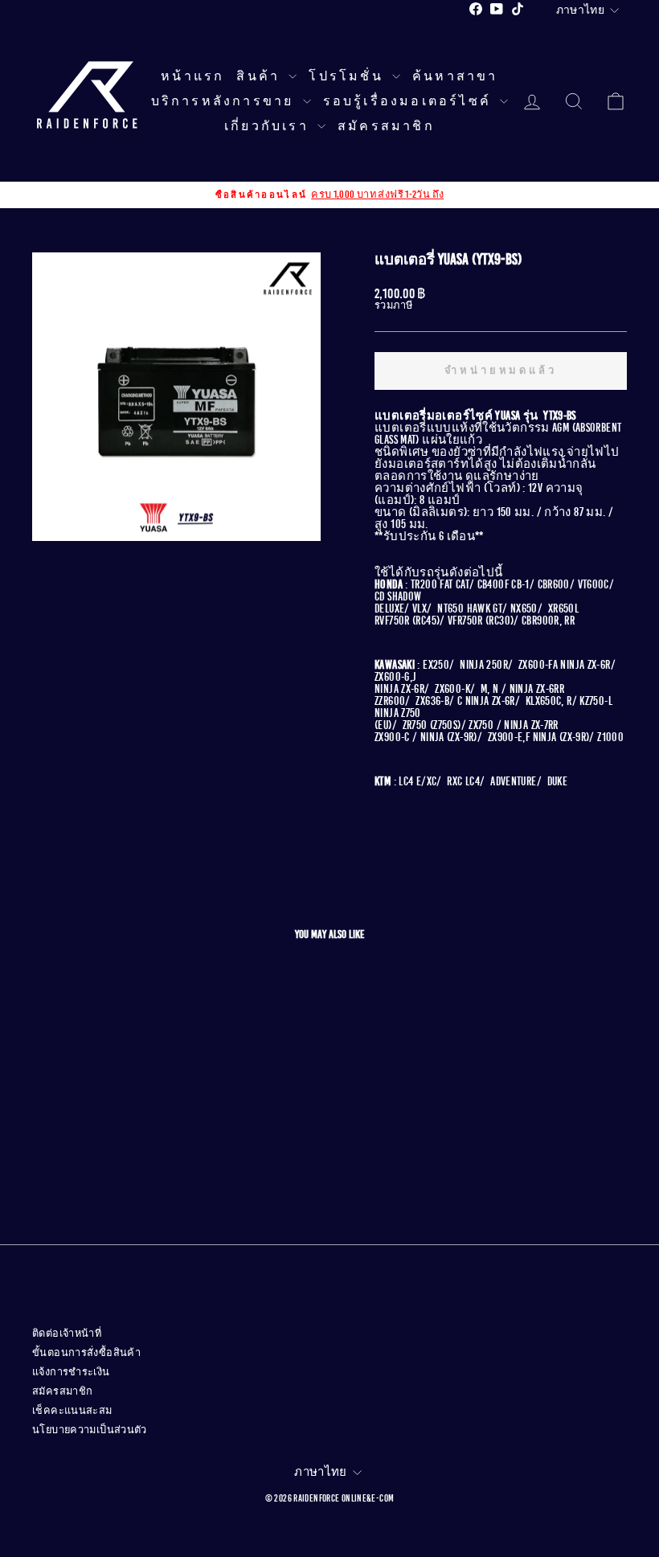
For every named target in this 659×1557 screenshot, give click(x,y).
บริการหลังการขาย (225, 101)
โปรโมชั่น (348, 76)
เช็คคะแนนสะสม (72, 1410)
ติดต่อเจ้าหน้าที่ (66, 1333)
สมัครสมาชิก (386, 126)
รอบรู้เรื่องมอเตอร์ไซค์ (410, 101)
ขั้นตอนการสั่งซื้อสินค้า (86, 1352)
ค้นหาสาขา (455, 76)
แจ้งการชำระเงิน (71, 1372)
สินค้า (260, 76)
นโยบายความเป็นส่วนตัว (89, 1430)
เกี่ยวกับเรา (268, 126)
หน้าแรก (192, 76)
